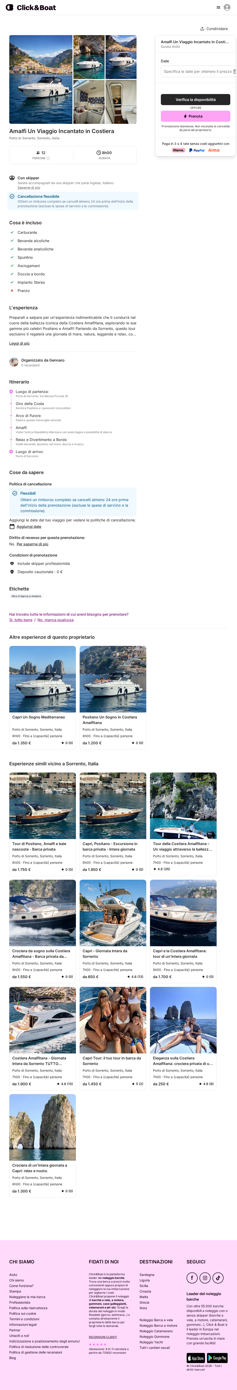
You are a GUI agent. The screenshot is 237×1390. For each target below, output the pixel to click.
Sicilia (144, 1286)
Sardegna (147, 1275)
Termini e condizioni (24, 1319)
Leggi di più (19, 343)
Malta (144, 1297)
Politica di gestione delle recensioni (35, 1352)
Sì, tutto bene (20, 619)
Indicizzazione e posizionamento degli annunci (44, 1341)
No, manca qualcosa (55, 619)
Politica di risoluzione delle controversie (39, 1347)
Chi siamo (16, 1280)
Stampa (15, 1291)
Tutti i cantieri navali (155, 1348)
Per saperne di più (32, 544)
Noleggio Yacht (151, 1342)
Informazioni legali (23, 1324)
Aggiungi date (29, 526)
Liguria (145, 1280)
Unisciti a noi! (19, 1336)
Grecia (144, 1302)
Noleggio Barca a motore (158, 1325)
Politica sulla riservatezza (28, 1308)
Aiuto (13, 1275)
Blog (12, 1358)
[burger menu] (218, 7)
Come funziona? (21, 1286)
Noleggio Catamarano (156, 1331)
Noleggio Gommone (154, 1336)
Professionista (19, 1302)
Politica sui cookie (22, 1313)
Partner (14, 1330)
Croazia (145, 1291)
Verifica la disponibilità (196, 99)
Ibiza (143, 1308)
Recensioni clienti (103, 1337)
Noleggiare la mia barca (27, 1297)
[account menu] (227, 7)
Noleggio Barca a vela (156, 1320)
